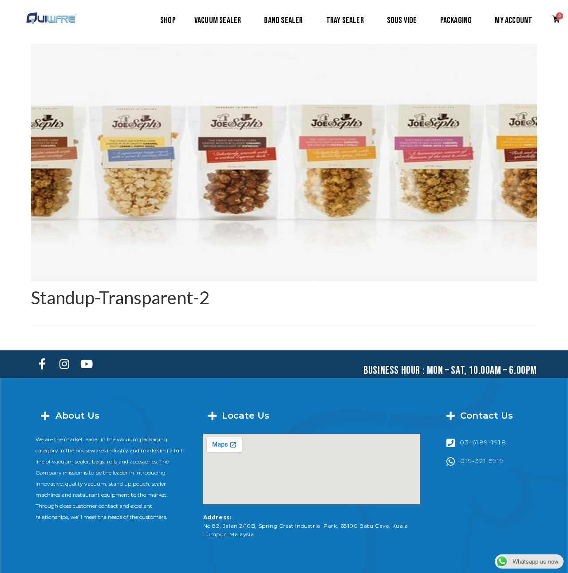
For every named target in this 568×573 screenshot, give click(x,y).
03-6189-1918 (483, 442)
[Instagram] (64, 364)
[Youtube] (86, 364)
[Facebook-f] (42, 364)
